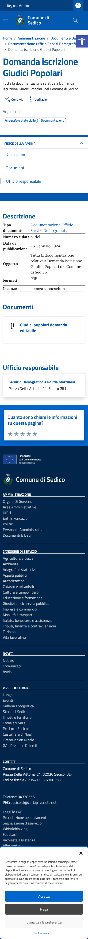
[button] (81, 852)
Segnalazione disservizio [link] (22, 823)
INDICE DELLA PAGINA (19, 143)
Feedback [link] (10, 834)
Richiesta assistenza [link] (19, 840)
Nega (44, 909)
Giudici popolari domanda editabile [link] (43, 328)
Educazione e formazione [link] (22, 598)
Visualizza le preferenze (44, 922)
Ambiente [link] (10, 564)
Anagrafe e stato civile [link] (20, 569)
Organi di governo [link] (17, 501)
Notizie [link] (8, 660)
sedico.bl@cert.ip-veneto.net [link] (34, 802)
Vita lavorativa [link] (14, 637)
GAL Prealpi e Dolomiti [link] (20, 745)
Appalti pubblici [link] (15, 575)
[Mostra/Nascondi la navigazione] (5, 20)
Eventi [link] (8, 700)
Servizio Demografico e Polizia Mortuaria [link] (42, 382)
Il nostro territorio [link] (17, 717)
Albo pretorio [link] (13, 845)
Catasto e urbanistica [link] (20, 586)
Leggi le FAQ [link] (13, 812)
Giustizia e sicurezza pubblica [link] (26, 603)
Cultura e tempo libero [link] (20, 592)
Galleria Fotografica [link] (18, 706)
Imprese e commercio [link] (20, 609)
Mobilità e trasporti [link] (18, 615)
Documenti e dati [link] (17, 535)
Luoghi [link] (8, 694)
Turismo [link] (9, 631)
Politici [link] (8, 524)
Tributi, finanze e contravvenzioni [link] (29, 626)
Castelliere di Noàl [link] (17, 734)
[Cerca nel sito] (75, 20)
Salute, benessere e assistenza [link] (27, 620)
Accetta (44, 896)
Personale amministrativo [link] (23, 529)
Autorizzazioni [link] (14, 581)
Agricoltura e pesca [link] (18, 558)
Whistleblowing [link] (15, 829)
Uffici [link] (7, 512)
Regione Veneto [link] (18, 5)
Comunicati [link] (12, 666)
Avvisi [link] (7, 671)
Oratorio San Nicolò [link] (18, 740)
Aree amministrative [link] (19, 507)
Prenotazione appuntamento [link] (25, 817)
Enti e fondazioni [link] (17, 518)
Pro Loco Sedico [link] (15, 728)
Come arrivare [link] (14, 723)
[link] (82, 41)
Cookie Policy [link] (42, 933)
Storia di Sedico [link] (15, 711)
